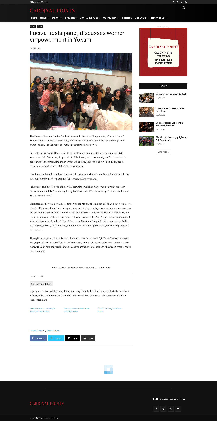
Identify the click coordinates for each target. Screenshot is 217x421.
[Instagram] (177, 2)
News (40, 26)
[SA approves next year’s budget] (147, 98)
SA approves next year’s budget (171, 94)
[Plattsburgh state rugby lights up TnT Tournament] (147, 141)
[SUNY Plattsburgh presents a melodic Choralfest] (147, 127)
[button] (183, 7)
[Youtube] (185, 2)
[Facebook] (173, 2)
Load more (162, 152)
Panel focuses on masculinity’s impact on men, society (42, 310)
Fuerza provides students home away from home (76, 310)
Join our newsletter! (41, 283)
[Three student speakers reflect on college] (147, 112)
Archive (33, 26)
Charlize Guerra (36, 331)
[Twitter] (181, 2)
